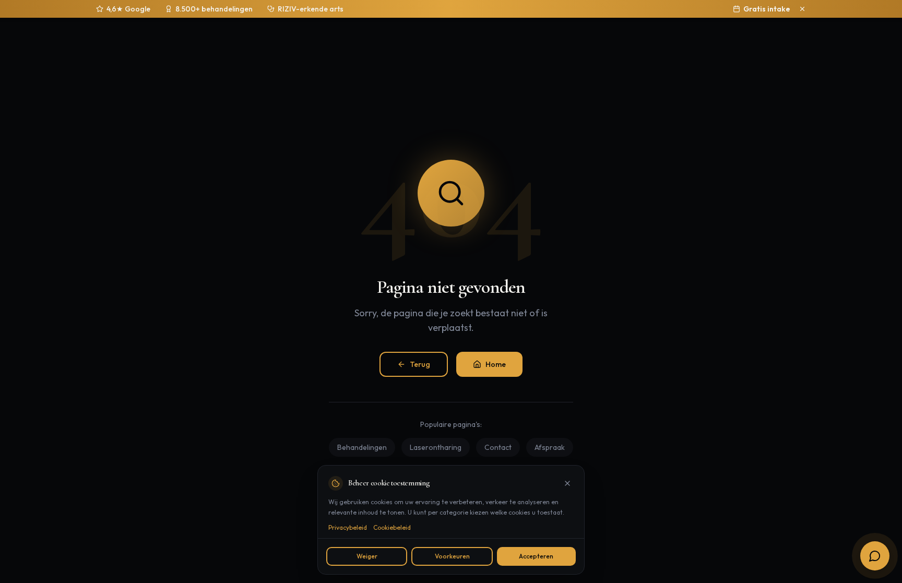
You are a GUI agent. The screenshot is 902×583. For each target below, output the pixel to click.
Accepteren (536, 556)
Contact (498, 447)
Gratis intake (766, 9)
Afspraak (550, 447)
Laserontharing (435, 447)
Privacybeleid (347, 527)
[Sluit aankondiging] (802, 9)
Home (495, 364)
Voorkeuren (452, 556)
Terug (420, 364)
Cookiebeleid (392, 527)
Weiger (367, 556)
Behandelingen (362, 447)
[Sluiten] (567, 483)
